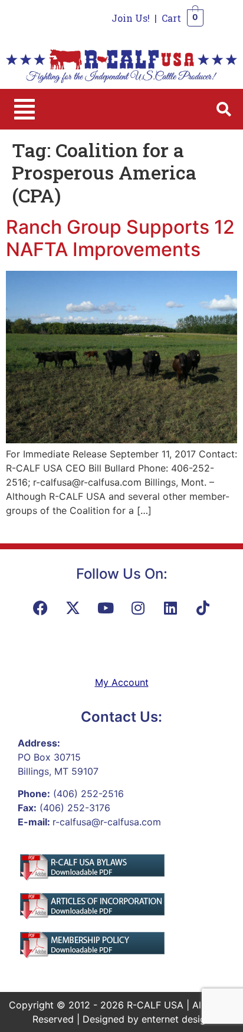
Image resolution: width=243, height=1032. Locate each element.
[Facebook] (40, 607)
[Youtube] (105, 607)
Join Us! (130, 18)
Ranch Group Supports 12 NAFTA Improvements (120, 238)
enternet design (176, 1019)
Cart (171, 18)
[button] (24, 109)
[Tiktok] (203, 607)
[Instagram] (138, 607)
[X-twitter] (73, 607)
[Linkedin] (170, 607)
